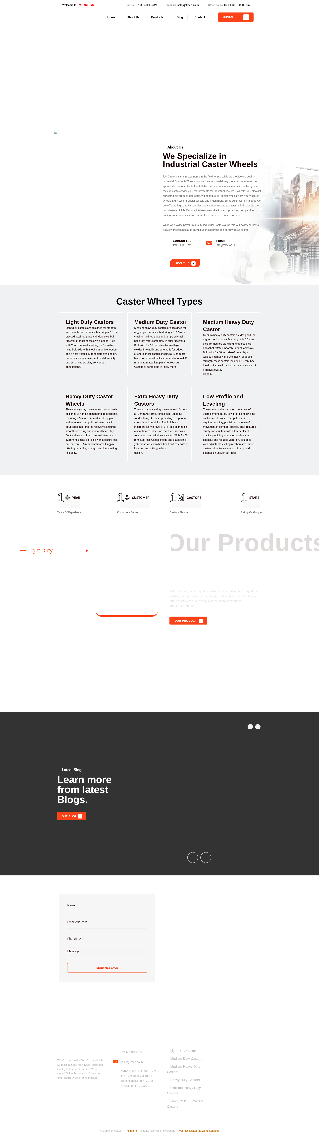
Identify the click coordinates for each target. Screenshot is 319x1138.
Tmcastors (130, 1130)
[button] (2, 77)
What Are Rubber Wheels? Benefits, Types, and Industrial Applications (225, 821)
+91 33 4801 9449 (146, 5)
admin (149, 827)
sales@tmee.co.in (188, 5)
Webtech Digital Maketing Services (198, 1130)
